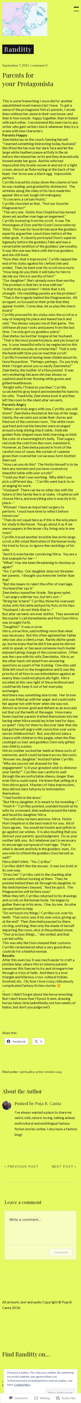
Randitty (18, 49)
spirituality (26, 1072)
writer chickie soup (48, 1072)
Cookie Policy (22, 1384)
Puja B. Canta (48, 1103)
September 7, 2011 (15, 65)
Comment (61, 1252)
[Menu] (74, 6)
